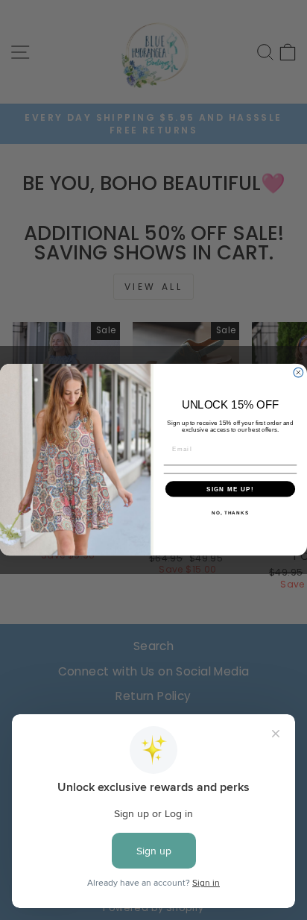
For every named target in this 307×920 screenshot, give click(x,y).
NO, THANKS (230, 512)
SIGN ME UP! (230, 489)
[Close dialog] (298, 373)
